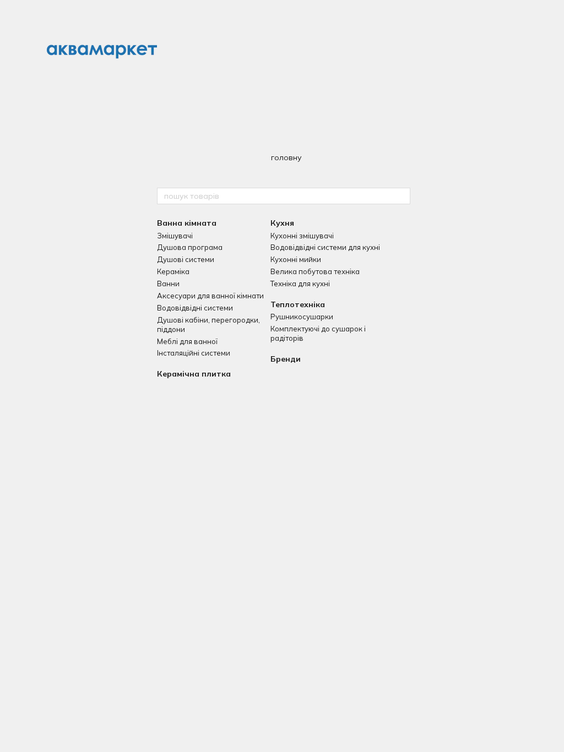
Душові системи (185, 259)
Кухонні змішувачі (302, 235)
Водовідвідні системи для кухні (325, 247)
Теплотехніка (297, 304)
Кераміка (173, 271)
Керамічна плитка (194, 374)
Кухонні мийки (295, 259)
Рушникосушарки (301, 316)
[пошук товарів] (401, 196)
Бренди (285, 359)
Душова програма (190, 247)
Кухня (282, 223)
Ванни (168, 283)
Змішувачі (175, 235)
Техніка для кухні (300, 283)
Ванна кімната (186, 223)
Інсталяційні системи (193, 352)
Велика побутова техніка (315, 271)
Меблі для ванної (187, 341)
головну (286, 157)
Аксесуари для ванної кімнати (210, 295)
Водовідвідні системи (195, 307)
